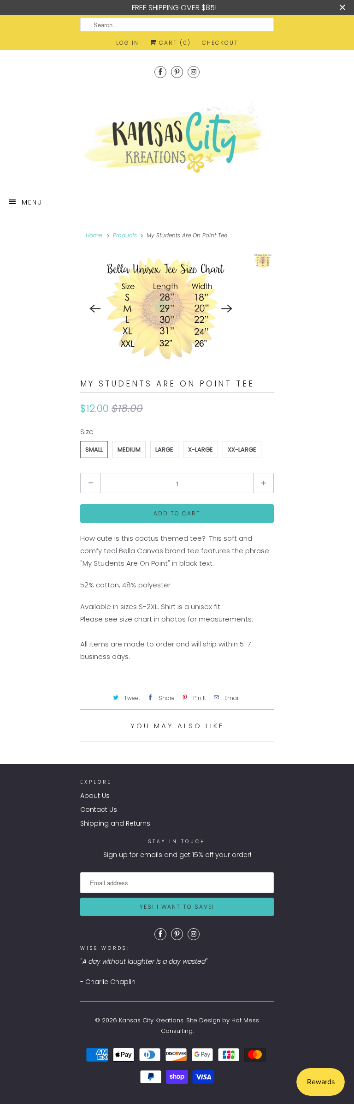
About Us (95, 795)
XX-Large (242, 449)
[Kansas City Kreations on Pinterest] (177, 71)
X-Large (200, 449)
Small (94, 449)
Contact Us (98, 809)
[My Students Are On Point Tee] (161, 309)
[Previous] (95, 308)
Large (164, 449)
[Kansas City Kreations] (177, 137)
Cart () (174, 43)
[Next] (227, 308)
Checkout (220, 43)
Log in (127, 43)
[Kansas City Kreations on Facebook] (160, 71)
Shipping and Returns (115, 823)
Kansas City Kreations (151, 1020)
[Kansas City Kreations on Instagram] (194, 71)
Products (125, 235)
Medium (129, 449)
